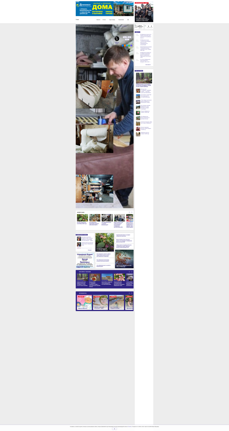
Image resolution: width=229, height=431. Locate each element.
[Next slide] (131, 212)
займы (129, 37)
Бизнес (125, 26)
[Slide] (91, 107)
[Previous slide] (129, 212)
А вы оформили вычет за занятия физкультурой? (104, 266)
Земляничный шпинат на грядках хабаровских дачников (123, 235)
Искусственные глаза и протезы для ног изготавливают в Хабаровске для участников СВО (124, 240)
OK (114, 428)
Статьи (121, 26)
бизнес (125, 37)
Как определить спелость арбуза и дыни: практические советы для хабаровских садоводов (104, 255)
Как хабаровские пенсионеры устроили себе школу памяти (103, 260)
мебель (127, 39)
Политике (130, 426)
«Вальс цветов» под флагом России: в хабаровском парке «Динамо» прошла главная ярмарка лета (124, 246)
